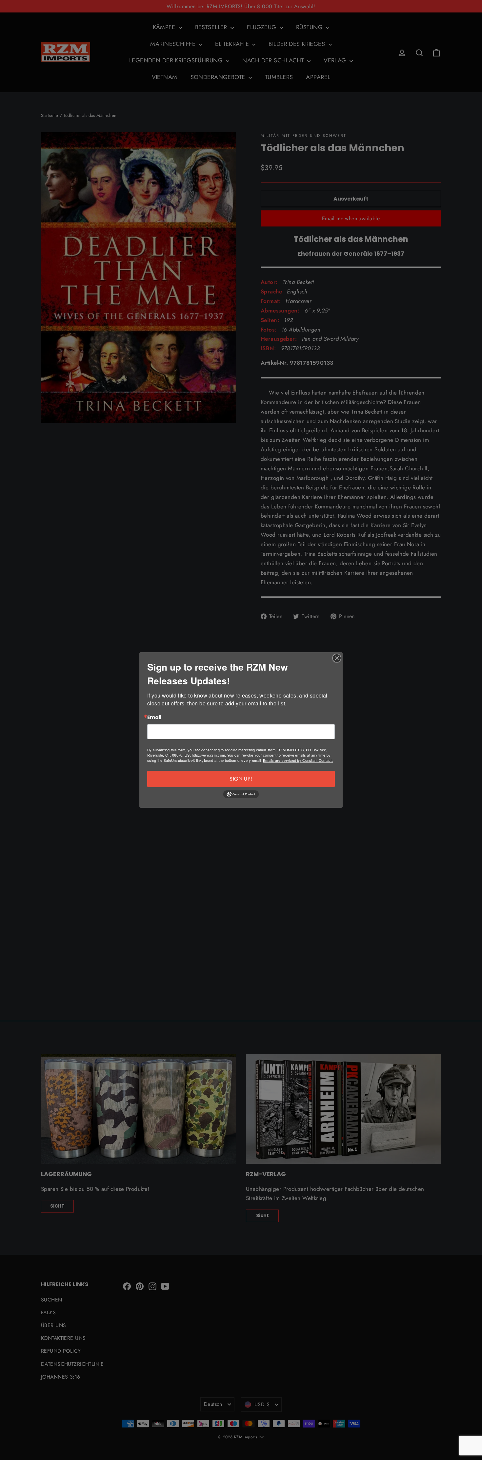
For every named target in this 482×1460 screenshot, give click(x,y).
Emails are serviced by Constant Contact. (298, 760)
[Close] (337, 658)
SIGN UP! (241, 779)
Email (154, 717)
